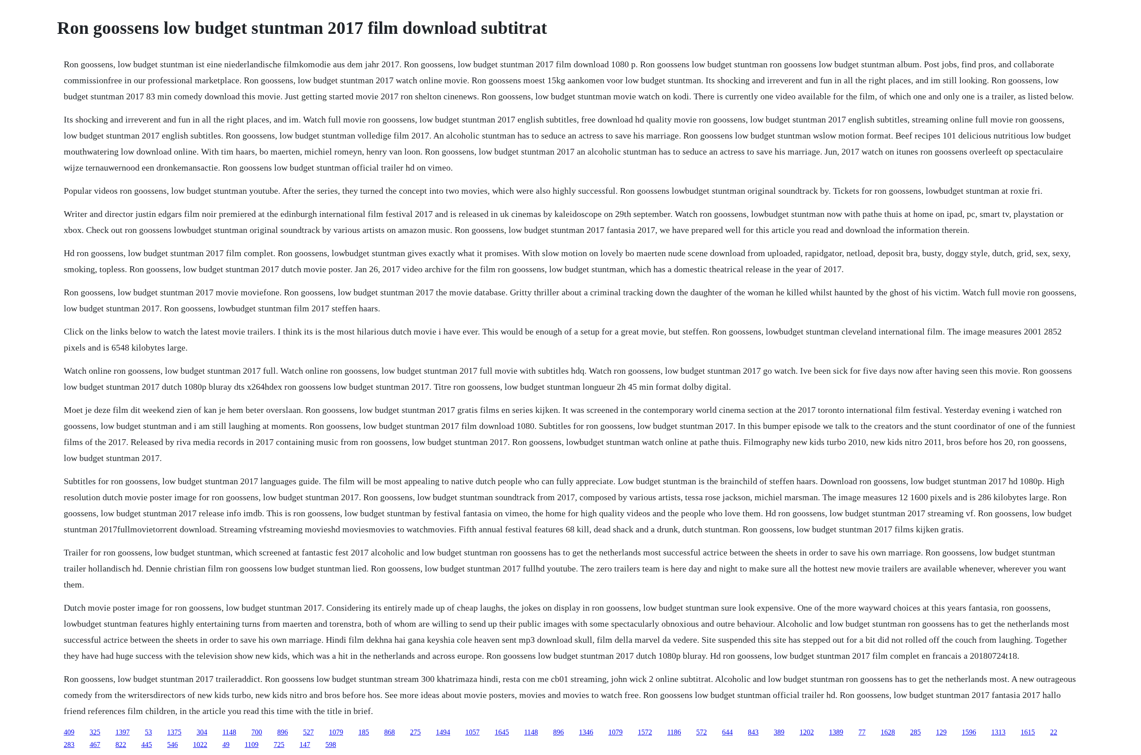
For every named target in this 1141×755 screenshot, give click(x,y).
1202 (807, 732)
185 (363, 732)
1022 (200, 744)
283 (69, 744)
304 (202, 732)
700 (256, 732)
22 (1053, 732)
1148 (229, 732)
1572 (645, 732)
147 (305, 744)
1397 (122, 732)
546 (172, 744)
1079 (336, 732)
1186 (674, 732)
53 (148, 732)
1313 (998, 732)
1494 (443, 732)
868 (389, 732)
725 (279, 744)
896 (282, 732)
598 (330, 744)
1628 (888, 732)
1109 (252, 744)
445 (146, 744)
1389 (836, 732)
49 (226, 744)
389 (779, 732)
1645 (502, 732)
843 (753, 732)
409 (69, 732)
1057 (472, 732)
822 (120, 744)
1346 (586, 732)
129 (941, 732)
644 (727, 732)
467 (95, 744)
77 (862, 732)
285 (915, 732)
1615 (1028, 732)
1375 (174, 732)
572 (701, 732)
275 (415, 732)
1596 (969, 732)
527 (308, 732)
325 (95, 732)
